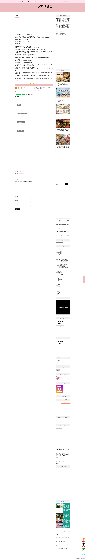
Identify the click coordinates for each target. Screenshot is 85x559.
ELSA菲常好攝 (42, 6)
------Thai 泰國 (59, 258)
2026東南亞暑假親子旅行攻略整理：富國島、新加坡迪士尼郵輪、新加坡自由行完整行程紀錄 (63, 226)
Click (84, 279)
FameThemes (68, 556)
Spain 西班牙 (58, 284)
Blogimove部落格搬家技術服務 (80, 558)
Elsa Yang (57, 419)
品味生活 (34, 1)
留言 (16, 183)
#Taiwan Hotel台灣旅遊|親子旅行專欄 (62, 267)
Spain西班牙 (58, 285)
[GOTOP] (83, 555)
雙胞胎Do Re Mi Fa (58, 360)
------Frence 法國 (59, 251)
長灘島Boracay (59, 293)
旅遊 (25, 1)
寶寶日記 (59, 278)
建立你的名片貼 (58, 448)
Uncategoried (58, 286)
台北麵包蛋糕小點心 (60, 290)
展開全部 (57, 248)
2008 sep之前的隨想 (60, 274)
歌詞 (58, 280)
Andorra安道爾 (59, 271)
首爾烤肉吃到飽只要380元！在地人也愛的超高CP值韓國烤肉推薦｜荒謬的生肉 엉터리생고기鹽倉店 (63, 233)
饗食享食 (21, 1)
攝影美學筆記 (22, 171)
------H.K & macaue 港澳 (60, 252)
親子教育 (16, 1)
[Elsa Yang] (59, 438)
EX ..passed (58, 273)
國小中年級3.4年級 (59, 292)
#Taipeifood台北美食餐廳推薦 (61, 266)
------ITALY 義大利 (59, 253)
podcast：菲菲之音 (58, 463)
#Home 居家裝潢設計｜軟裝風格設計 (62, 264)
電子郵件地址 (16, 201)
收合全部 (60, 248)
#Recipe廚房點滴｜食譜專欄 (61, 265)
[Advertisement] (34, 26)
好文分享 (59, 277)
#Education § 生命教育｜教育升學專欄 (62, 260)
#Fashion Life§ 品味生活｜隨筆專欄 (62, 261)
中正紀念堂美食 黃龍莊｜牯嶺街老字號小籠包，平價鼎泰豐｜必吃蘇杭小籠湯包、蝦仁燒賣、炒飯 (63, 221)
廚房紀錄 (29, 1)
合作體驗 (58, 291)
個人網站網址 (16, 205)
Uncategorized (59, 287)
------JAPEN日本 (59, 254)
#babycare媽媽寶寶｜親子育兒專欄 (62, 259)
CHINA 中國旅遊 (59, 272)
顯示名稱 (16, 197)
